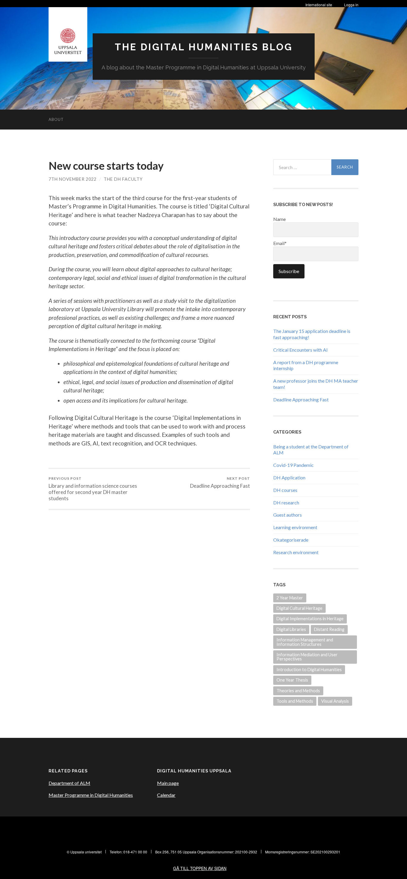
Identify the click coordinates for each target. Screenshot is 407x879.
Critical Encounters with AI (300, 350)
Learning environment (295, 527)
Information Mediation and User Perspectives (307, 656)
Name (279, 219)
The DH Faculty (123, 179)
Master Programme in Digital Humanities (91, 795)
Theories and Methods (298, 690)
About (56, 119)
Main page (168, 783)
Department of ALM (69, 783)
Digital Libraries (291, 629)
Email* (280, 243)
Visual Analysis (335, 701)
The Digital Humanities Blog (204, 46)
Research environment (296, 552)
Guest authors (287, 515)
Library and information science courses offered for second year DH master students (93, 488)
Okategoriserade (290, 540)
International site (318, 4)
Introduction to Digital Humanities (309, 669)
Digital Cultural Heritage (299, 608)
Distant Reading (329, 629)
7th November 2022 (73, 179)
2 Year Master (289, 597)
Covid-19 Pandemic (293, 465)
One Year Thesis (292, 679)
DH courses (285, 490)
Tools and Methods (294, 701)
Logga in (351, 4)
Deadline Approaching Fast (220, 482)
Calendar (166, 795)
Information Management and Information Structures (304, 641)
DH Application (289, 477)
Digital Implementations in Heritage (310, 618)
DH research (286, 502)
